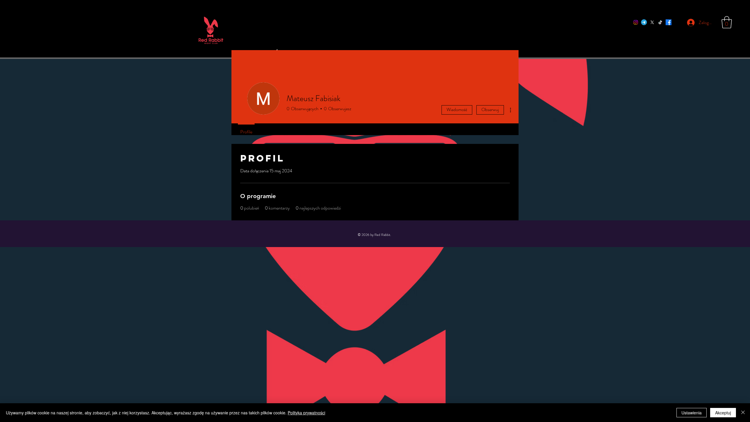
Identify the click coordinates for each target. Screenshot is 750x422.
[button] (727, 22)
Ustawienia (691, 413)
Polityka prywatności (306, 413)
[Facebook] (668, 22)
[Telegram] (644, 22)
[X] (652, 22)
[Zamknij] (742, 412)
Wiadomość (456, 109)
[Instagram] (636, 22)
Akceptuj (723, 413)
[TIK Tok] (660, 22)
